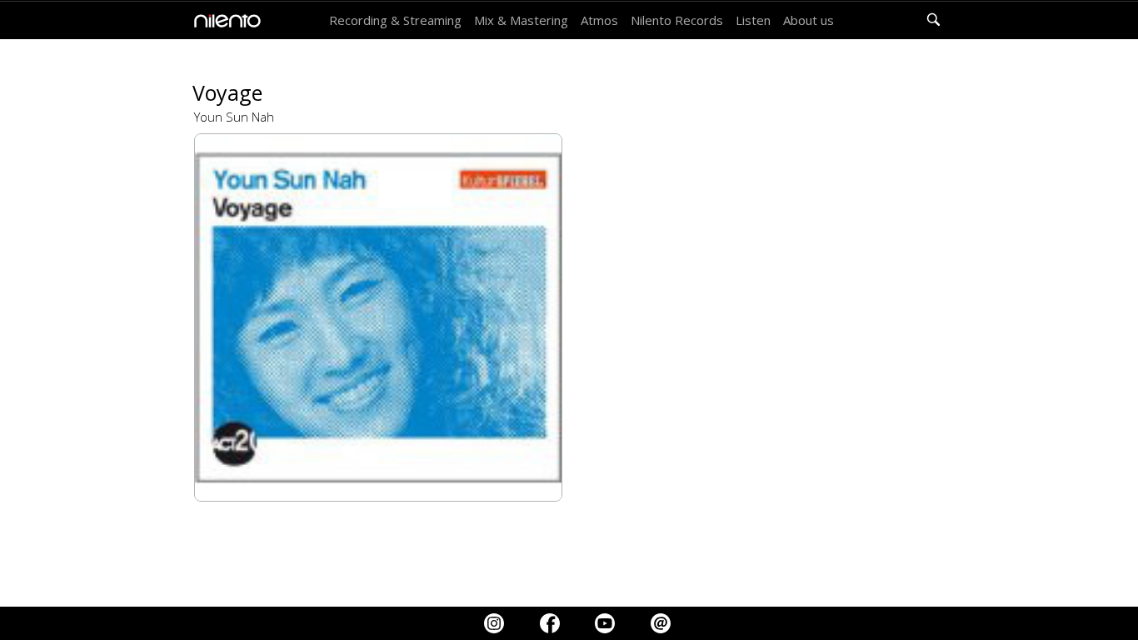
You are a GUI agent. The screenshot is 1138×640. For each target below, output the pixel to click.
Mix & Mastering (521, 20)
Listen (753, 20)
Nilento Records (677, 20)
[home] (223, 20)
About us (808, 20)
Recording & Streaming (395, 20)
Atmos (599, 20)
